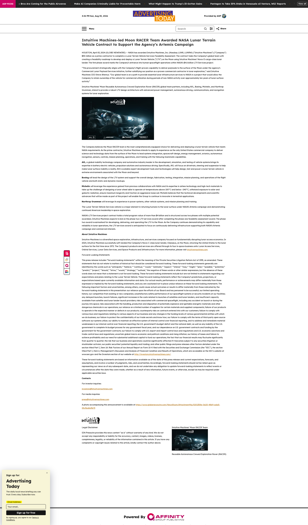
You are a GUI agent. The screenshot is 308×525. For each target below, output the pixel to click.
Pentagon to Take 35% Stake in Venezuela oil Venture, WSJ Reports (248, 3)
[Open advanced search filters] (211, 28)
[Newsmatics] (67, 272)
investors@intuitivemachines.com (97, 389)
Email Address (14, 502)
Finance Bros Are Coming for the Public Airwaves (38, 3)
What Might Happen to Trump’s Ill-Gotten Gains (175, 3)
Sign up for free (26, 512)
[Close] (47, 473)
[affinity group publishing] (67, 266)
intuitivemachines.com (197, 249)
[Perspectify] (67, 260)
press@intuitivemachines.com (95, 399)
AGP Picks (7, 4)
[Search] (205, 28)
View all (302, 4)
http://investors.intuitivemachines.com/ (152, 354)
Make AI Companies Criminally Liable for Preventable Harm (107, 3)
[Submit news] (67, 254)
